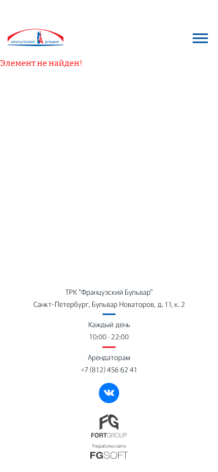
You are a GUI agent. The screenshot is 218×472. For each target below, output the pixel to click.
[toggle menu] (200, 38)
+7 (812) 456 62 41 (109, 369)
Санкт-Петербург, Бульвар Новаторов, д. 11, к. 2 (109, 304)
